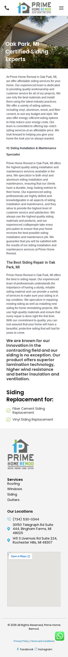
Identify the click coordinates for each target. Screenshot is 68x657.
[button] (61, 8)
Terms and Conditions (42, 641)
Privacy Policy (21, 641)
